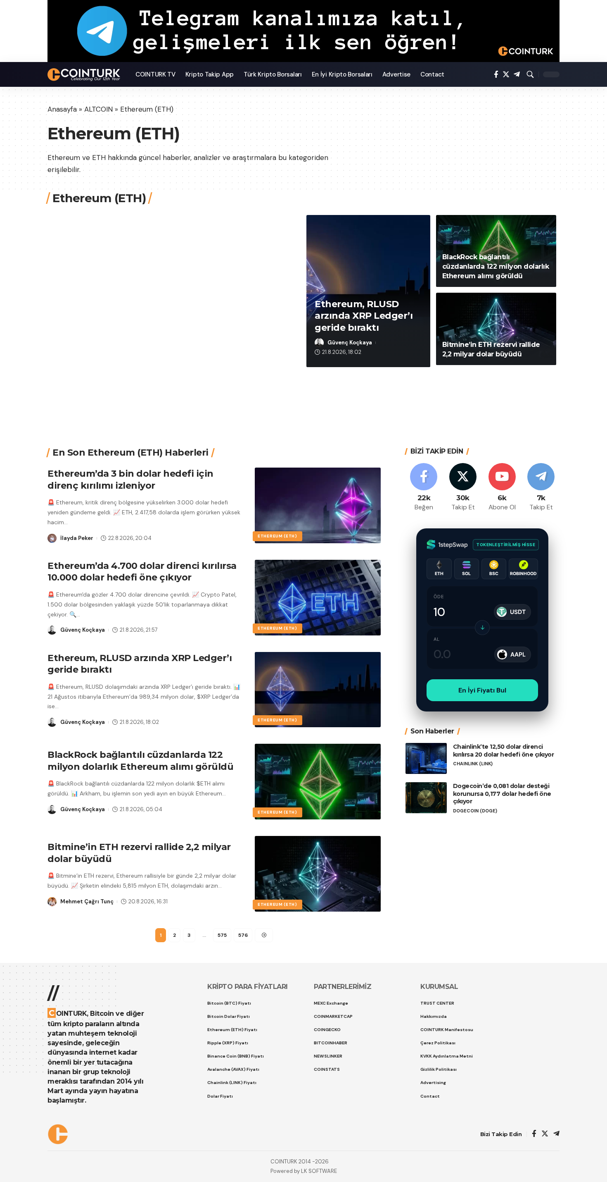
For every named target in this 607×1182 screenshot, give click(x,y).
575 (222, 935)
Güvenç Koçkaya (349, 342)
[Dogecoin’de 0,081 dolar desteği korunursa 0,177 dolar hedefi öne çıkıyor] (426, 797)
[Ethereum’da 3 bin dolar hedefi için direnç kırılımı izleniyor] (318, 505)
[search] (530, 74)
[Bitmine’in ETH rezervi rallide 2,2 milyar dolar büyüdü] (496, 329)
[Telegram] (517, 75)
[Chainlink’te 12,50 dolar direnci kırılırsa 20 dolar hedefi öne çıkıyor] (426, 758)
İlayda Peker (76, 538)
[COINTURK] (84, 74)
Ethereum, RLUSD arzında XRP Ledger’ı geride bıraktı (364, 315)
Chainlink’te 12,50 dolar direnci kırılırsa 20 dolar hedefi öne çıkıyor (503, 750)
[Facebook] (496, 75)
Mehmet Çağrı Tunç (87, 901)
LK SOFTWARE (319, 1171)
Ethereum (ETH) (277, 536)
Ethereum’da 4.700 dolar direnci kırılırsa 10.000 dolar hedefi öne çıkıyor (142, 571)
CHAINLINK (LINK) (473, 764)
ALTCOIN (98, 109)
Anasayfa (62, 109)
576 (243, 935)
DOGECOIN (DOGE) (475, 811)
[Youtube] (502, 487)
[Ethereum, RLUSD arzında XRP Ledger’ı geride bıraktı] (318, 690)
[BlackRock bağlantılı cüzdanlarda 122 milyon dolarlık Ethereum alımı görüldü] (318, 781)
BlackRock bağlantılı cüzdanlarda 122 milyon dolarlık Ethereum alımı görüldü (495, 266)
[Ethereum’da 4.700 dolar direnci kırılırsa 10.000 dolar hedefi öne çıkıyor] (318, 597)
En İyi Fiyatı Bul (482, 690)
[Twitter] (506, 75)
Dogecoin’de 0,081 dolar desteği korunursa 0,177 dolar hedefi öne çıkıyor (502, 793)
